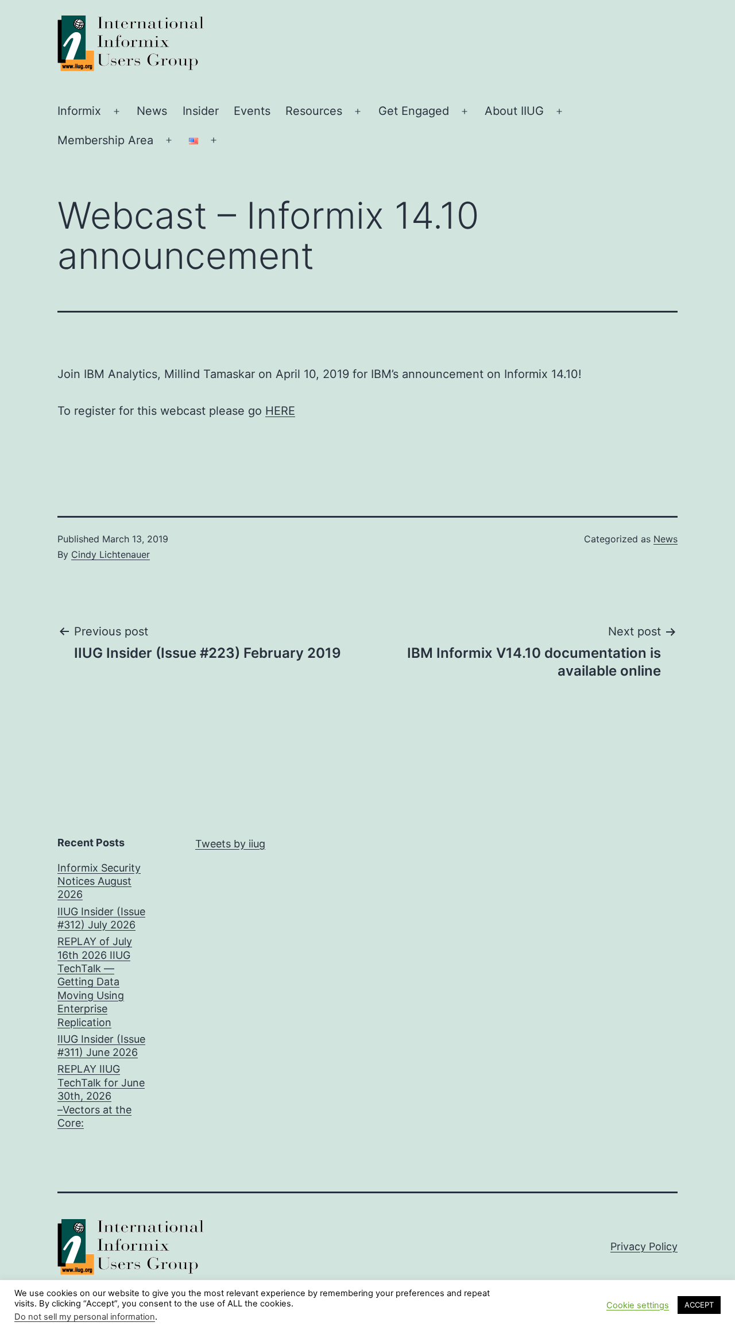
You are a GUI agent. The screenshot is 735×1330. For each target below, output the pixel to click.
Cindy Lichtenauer (110, 554)
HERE (280, 411)
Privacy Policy (644, 1246)
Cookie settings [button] (637, 1305)
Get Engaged (413, 111)
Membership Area (105, 140)
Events (252, 111)
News (152, 111)
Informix (79, 111)
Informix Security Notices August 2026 (99, 881)
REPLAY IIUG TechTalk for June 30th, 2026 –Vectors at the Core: (101, 1096)
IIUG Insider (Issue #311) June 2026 (101, 1045)
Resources (313, 111)
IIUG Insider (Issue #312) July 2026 (101, 918)
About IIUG (514, 111)
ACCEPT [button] (699, 1304)
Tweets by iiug (230, 844)
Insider (201, 111)
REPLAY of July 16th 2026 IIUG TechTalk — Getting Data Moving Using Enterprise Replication (94, 981)
